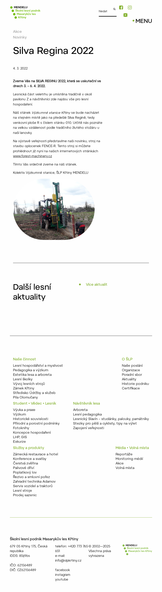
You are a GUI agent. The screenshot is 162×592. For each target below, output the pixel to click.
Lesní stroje (22, 490)
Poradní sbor (132, 375)
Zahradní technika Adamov (34, 481)
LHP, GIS (20, 437)
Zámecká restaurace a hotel (35, 454)
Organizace (131, 370)
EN (150, 10)
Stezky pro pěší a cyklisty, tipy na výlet (105, 423)
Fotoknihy (21, 428)
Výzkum (19, 414)
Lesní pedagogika (87, 414)
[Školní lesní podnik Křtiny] (25, 14)
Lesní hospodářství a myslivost (38, 365)
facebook (62, 570)
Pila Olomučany (25, 397)
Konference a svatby (29, 459)
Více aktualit (96, 285)
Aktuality (129, 379)
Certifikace (131, 388)
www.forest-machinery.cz (32, 156)
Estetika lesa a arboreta (32, 375)
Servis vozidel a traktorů (33, 486)
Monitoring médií (129, 459)
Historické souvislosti (30, 419)
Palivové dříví (23, 468)
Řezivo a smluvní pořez (31, 477)
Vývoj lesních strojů (29, 384)
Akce (17, 32)
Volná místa (125, 468)
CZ (144, 10)
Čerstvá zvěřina (25, 463)
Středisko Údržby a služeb (34, 393)
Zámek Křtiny (23, 388)
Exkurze (19, 442)
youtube (61, 579)
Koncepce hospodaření (32, 432)
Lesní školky (23, 379)
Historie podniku (135, 384)
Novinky (20, 37)
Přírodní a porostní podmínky (36, 423)
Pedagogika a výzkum (30, 370)
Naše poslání (132, 365)
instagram (62, 575)
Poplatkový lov (25, 472)
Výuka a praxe (24, 410)
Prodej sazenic (25, 495)
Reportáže (124, 454)
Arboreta (80, 410)
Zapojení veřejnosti (88, 428)
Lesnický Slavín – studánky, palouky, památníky (111, 419)
